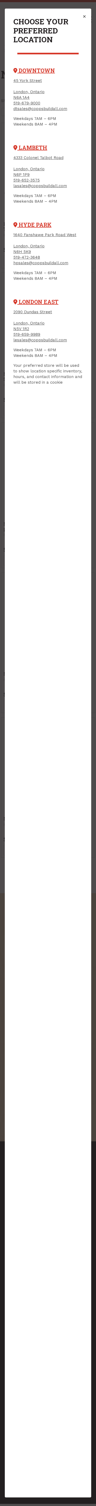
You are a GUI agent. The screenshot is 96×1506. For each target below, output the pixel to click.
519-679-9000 (26, 103)
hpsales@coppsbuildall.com (40, 263)
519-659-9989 (26, 334)
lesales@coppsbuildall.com (40, 340)
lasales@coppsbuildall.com (40, 185)
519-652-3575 (26, 180)
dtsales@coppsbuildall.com (40, 108)
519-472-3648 (26, 257)
